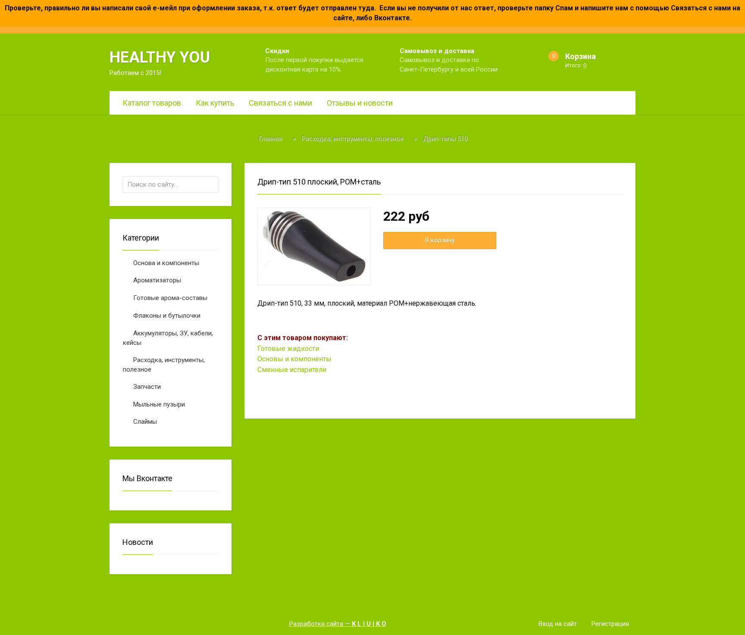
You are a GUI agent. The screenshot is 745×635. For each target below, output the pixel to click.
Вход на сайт (557, 624)
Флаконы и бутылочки (166, 315)
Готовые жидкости (288, 348)
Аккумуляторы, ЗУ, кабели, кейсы (168, 338)
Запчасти (147, 387)
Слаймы (145, 421)
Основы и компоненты (294, 359)
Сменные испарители (291, 370)
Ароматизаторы (157, 280)
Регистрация (610, 624)
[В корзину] (439, 240)
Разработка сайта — (337, 624)
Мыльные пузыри (159, 404)
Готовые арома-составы (170, 298)
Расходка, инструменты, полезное (164, 365)
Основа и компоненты (166, 263)
